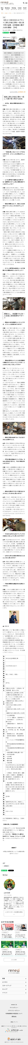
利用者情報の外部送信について (14, 1013)
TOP (2, 13)
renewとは (14, 1004)
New (2, 8)
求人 (10, 13)
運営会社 (14, 1016)
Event (25, 8)
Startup (14, 8)
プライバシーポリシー (14, 1010)
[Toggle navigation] (26, 3)
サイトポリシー (14, 1007)
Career (20, 8)
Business (7, 8)
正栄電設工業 (21, 92)
